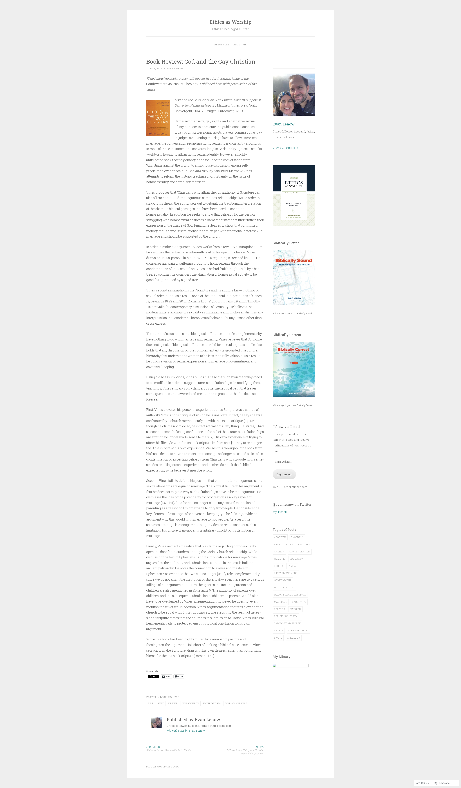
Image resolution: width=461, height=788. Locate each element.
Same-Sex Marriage (236, 703)
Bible (150, 703)
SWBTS (278, 637)
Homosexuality (190, 703)
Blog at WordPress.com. (162, 766)
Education (297, 558)
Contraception (299, 551)
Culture (173, 703)
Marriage (280, 601)
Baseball (297, 537)
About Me (240, 44)
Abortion (280, 537)
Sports (278, 630)
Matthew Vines (212, 703)
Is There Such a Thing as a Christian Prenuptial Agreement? (245, 750)
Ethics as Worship (230, 22)
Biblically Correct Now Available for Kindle (168, 748)
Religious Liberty (285, 616)
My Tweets (280, 512)
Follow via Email (286, 426)
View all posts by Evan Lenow (186, 730)
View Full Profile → (285, 147)
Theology (293, 637)
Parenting (299, 601)
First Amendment (285, 573)
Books (161, 703)
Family (292, 566)
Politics (279, 609)
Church (279, 551)
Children (304, 544)
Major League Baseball (290, 594)
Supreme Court (298, 630)
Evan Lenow (175, 68)
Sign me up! (284, 474)
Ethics (278, 566)
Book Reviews (169, 697)
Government (282, 580)
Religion (295, 609)
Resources (221, 44)
